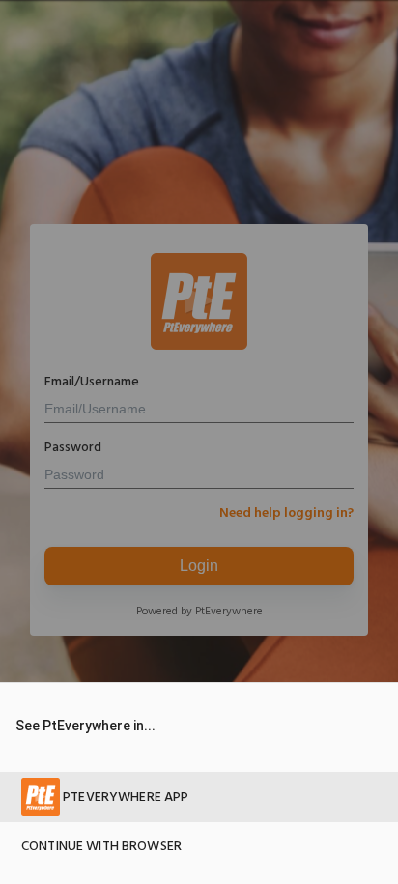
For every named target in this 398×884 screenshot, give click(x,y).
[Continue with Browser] (199, 847)
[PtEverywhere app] (199, 797)
